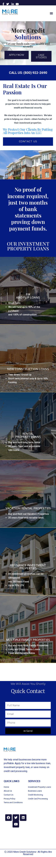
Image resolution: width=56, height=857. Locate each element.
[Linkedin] (23, 817)
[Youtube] (16, 824)
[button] (51, 13)
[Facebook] (8, 817)
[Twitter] (16, 817)
